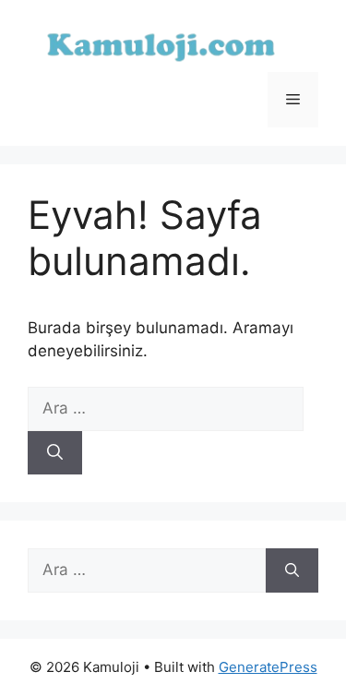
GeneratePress (268, 667)
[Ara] (55, 453)
